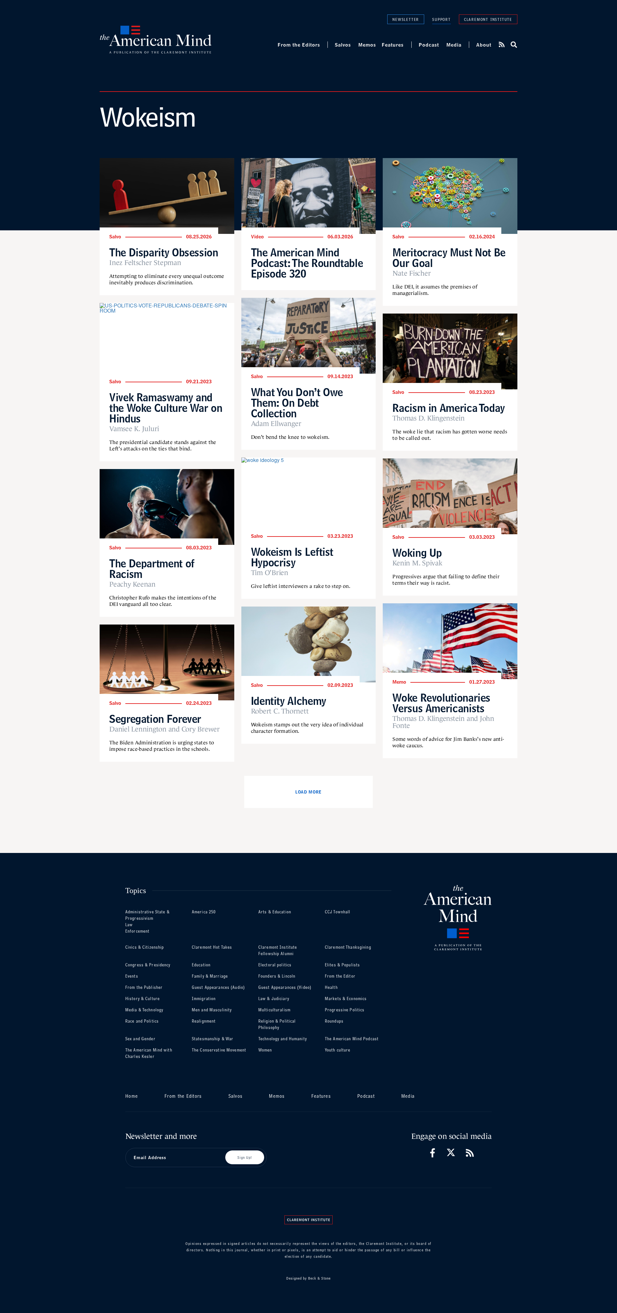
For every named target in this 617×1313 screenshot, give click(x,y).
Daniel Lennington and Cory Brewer (164, 729)
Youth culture (338, 1050)
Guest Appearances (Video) (284, 987)
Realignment (204, 1021)
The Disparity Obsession (163, 252)
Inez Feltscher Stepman (145, 262)
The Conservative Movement (219, 1050)
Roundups (334, 1021)
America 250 (204, 912)
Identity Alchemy (288, 700)
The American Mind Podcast (352, 1039)
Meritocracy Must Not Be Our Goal (448, 258)
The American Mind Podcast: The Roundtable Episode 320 (307, 263)
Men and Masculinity (212, 1010)
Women (265, 1050)
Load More (308, 792)
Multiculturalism (274, 1010)
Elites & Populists (342, 965)
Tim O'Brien (269, 572)
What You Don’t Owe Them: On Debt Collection (297, 403)
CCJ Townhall (337, 912)
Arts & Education (274, 912)
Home (131, 1096)
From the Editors (299, 44)
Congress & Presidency (148, 965)
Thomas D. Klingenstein (428, 418)
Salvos (343, 44)
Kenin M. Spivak (417, 563)
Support (441, 19)
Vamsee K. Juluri (134, 428)
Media (453, 44)
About (483, 44)
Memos (367, 44)
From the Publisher (144, 987)
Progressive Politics (344, 1010)
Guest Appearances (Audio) (218, 987)
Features (393, 44)
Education (201, 965)
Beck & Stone (319, 1278)
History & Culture (142, 998)
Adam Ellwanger (276, 423)
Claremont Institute (488, 19)
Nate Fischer (411, 273)
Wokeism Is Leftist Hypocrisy (292, 557)
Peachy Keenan (132, 584)
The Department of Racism (151, 569)
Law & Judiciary (273, 998)
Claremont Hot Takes (212, 947)
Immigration (204, 998)
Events (131, 976)
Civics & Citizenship (144, 947)
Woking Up (417, 552)
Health (331, 987)
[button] (513, 45)
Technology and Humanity (282, 1039)
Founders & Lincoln (276, 976)
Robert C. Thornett (280, 711)
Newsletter (405, 19)
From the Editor (340, 976)
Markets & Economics (346, 998)
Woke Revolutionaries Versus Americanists (441, 703)
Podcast (429, 44)
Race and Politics (142, 1021)
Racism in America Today (448, 407)
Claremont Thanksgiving (348, 947)
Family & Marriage (210, 976)
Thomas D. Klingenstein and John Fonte (443, 722)
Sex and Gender (140, 1039)
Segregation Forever (155, 718)
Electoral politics (274, 965)
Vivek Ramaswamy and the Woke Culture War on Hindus (165, 408)
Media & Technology (144, 1010)
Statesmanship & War (212, 1039)
